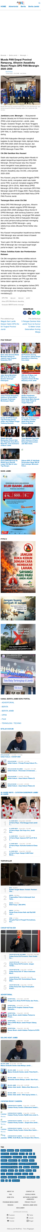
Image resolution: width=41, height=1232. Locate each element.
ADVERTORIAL (8, 702)
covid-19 (21, 1154)
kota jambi (24, 1160)
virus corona (16, 1180)
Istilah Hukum (7, 729)
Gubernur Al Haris (6, 1157)
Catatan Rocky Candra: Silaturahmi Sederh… (23, 1107)
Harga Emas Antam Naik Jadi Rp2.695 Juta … (22, 913)
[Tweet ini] (29, 313)
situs (2, 1180)
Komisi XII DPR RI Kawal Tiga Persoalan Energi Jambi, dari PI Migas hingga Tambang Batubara (10, 420)
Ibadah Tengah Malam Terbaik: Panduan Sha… (23, 890)
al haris (3, 1150)
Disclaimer (20, 1208)
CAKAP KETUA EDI (8, 928)
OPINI (4, 714)
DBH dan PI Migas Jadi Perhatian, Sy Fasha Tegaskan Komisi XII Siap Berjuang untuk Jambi (30, 377)
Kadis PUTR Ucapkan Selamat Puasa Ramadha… (20, 1008)
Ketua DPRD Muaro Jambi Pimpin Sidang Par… (22, 1023)
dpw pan (21, 298)
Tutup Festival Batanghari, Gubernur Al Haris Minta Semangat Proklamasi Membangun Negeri (10, 398)
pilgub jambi (21, 1177)
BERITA (5, 706)
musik (2, 1174)
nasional (25, 1174)
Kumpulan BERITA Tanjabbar (9, 1167)
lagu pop (10, 1170)
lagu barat (26, 1167)
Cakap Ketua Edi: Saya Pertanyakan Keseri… (21, 987)
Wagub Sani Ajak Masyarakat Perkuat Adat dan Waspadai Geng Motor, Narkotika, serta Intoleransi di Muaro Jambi (10, 441)
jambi (28, 298)
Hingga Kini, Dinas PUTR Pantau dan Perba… (23, 1001)
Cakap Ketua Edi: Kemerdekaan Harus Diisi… (22, 980)
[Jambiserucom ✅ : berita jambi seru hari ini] (20, 2)
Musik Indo (18, 1174)
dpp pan (13, 298)
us (9, 1180)
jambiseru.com (13, 1160)
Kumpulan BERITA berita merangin (13, 305)
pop (38, 1177)
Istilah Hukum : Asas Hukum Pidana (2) (21, 786)
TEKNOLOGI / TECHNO (11, 723)
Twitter (31, 1215)
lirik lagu (21, 1170)
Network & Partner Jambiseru (30, 1198)
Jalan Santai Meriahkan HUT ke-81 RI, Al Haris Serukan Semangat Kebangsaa (9, 377)
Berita (11, 895)
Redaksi (10, 1205)
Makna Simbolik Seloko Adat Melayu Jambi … (16, 1065)
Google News (30, 1194)
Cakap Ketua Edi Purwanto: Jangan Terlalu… (21, 964)
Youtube (11, 1221)
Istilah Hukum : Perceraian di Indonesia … (22, 771)
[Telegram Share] (34, 313)
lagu (20, 1167)
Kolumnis (20, 769)
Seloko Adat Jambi (9, 1037)
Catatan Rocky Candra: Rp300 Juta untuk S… (23, 1115)
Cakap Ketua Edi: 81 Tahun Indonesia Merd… (22, 972)
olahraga (3, 1177)
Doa (10, 887)
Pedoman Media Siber (10, 1202)
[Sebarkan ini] (25, 313)
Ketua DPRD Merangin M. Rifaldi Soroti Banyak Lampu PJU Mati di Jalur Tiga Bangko (9, 463)
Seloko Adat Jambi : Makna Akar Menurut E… (23, 1087)
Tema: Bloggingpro (28, 1229)
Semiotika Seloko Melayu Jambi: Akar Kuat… (23, 1079)
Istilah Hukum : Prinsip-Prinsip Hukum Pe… (23, 763)
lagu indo (3, 1170)
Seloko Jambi (5, 1063)
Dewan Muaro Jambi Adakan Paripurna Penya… (21, 1016)
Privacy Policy (30, 1202)
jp (19, 1160)
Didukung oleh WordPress (14, 1229)
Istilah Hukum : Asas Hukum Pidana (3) (21, 778)
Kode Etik (10, 1197)
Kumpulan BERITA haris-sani (9, 1164)
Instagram (12, 1218)
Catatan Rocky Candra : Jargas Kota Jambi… (23, 1122)
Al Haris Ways (13, 821)
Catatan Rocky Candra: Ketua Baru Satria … (23, 1130)
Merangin (28, 1170)
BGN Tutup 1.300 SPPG (17, 905)
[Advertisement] (20, 31)
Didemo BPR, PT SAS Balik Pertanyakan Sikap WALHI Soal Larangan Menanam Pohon (30, 463)
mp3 (34, 1170)
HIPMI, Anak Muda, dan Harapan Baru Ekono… (24, 1138)
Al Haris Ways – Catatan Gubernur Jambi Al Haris (19, 793)
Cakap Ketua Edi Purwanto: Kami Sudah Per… (23, 957)
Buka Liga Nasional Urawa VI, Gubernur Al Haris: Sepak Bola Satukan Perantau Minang (30, 420)
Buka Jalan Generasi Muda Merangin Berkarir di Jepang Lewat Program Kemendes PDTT (10, 357)
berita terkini (14, 1154)
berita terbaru (5, 1154)
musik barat (10, 1174)
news (31, 1174)
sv (6, 1180)
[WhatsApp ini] (38, 313)
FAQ (10, 1194)
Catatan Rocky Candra (11, 1101)
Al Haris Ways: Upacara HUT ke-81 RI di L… (23, 839)
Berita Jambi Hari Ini (26, 1150)
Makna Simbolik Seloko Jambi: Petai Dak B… (23, 1072)
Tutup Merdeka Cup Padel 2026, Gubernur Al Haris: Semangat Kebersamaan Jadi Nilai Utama (30, 441)
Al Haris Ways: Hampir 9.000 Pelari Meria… (21, 854)
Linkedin (31, 1218)
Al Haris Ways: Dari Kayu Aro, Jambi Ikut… (22, 831)
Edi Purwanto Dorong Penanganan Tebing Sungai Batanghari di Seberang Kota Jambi (30, 357)
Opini (10, 918)
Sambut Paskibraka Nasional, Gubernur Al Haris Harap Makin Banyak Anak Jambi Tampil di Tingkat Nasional (30, 399)
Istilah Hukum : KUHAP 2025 (10, 757)
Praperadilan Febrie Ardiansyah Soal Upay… (22, 898)
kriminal (32, 1160)
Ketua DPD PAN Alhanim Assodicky (13, 301)
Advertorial (6, 994)
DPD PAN (5, 298)
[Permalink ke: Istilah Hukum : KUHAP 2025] (20, 742)
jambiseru (4, 1160)
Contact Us (30, 1191)
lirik (16, 1170)
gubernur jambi (17, 1157)
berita (17, 1150)
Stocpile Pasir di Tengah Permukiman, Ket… (22, 920)
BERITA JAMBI (8, 710)
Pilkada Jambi (31, 1177)
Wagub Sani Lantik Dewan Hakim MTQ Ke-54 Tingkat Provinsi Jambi (10, 323)
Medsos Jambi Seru (30, 1205)
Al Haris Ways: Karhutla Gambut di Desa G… (23, 846)
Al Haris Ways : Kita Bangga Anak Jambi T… (23, 823)
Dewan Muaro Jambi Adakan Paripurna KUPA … (23, 1031)
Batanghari (10, 1150)
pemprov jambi (12, 1177)
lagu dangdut (34, 1167)
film (31, 1154)
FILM (4, 719)
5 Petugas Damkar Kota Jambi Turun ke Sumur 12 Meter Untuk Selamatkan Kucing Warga (30, 325)
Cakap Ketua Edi (14, 954)
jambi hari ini (32, 1157)
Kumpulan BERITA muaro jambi (27, 1164)
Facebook (12, 1215)
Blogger (31, 1221)
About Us (10, 1191)
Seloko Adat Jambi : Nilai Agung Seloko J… (23, 1095)
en (27, 1154)
